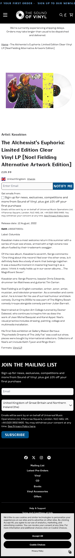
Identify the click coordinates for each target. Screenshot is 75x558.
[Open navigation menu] (5, 15)
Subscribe (15, 435)
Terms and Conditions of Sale (37, 512)
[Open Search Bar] (61, 15)
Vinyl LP (17, 348)
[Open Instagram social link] (41, 457)
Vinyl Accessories (37, 491)
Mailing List (37, 465)
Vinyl (37, 475)
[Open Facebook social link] (26, 457)
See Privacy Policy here (56, 216)
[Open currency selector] (65, 15)
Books (37, 486)
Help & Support (37, 508)
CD (37, 480)
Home (4, 44)
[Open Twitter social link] (34, 457)
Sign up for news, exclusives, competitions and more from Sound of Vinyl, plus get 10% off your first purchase (34, 201)
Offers (37, 496)
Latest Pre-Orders (37, 470)
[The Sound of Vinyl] (31, 15)
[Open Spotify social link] (49, 457)
